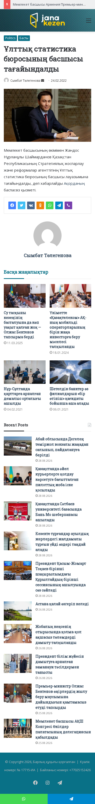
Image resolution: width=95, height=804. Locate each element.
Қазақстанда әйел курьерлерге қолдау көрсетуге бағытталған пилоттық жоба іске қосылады (57, 479)
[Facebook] (12, 205)
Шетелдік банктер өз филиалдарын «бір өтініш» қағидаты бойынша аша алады (69, 396)
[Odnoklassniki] (40, 205)
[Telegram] (59, 205)
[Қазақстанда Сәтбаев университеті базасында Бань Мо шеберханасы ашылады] (18, 510)
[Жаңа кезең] (47, 20)
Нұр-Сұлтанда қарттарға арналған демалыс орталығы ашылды (22, 396)
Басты (24, 38)
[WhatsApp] (49, 205)
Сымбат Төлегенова (25, 80)
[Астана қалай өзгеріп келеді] (18, 610)
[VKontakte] (31, 205)
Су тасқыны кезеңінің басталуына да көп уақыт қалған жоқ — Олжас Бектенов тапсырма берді (22, 324)
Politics (10, 38)
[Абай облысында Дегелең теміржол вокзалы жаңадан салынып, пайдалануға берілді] (18, 446)
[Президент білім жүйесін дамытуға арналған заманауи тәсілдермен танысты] (18, 663)
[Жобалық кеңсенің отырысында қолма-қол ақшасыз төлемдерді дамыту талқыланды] (18, 633)
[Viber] (68, 205)
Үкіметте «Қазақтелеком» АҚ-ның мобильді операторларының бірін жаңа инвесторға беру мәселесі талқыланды (68, 329)
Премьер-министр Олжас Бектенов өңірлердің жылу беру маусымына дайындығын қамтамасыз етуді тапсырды (61, 697)
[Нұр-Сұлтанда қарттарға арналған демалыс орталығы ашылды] (25, 372)
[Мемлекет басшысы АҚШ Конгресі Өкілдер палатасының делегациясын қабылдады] (18, 728)
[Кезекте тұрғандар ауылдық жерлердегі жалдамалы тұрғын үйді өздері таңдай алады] (18, 540)
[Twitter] (21, 205)
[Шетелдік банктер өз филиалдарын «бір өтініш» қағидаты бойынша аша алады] (70, 372)
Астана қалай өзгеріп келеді (62, 603)
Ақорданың (74, 183)
